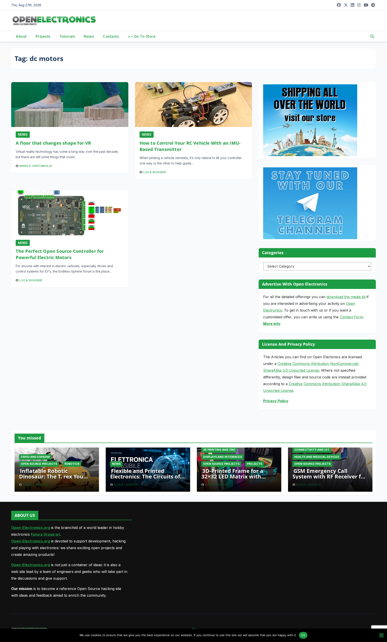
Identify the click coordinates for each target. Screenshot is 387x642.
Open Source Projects (39, 463)
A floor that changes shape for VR (53, 143)
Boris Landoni (35, 484)
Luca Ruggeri (154, 172)
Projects (43, 36)
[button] (372, 36)
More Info (271, 323)
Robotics (71, 463)
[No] (381, 635)
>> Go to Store (141, 36)
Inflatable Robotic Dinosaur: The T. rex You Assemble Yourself (51, 476)
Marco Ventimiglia (35, 166)
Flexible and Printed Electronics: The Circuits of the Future (145, 476)
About (21, 36)
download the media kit (346, 297)
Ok (303, 635)
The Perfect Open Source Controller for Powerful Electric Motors (60, 254)
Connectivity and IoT (311, 449)
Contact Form (351, 317)
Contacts (111, 36)
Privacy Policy (275, 401)
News (89, 36)
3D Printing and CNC (219, 449)
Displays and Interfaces (222, 457)
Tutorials (67, 36)
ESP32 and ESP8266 (35, 457)
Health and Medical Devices (316, 457)
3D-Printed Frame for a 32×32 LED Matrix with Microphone (232, 476)
